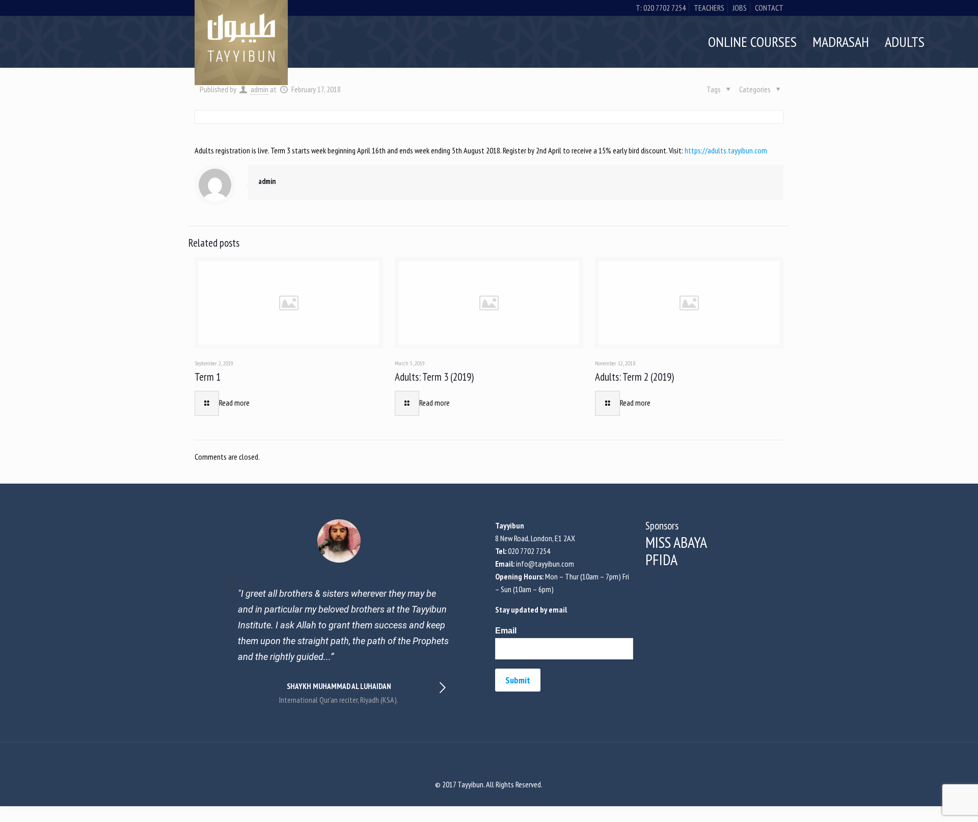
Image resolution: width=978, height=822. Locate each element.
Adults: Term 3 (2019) (434, 377)
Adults (905, 41)
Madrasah (840, 41)
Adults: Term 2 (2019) (634, 377)
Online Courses (752, 41)
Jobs (739, 8)
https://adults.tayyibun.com (726, 150)
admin (267, 181)
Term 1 (208, 377)
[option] (339, 612)
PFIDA (661, 559)
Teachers (709, 8)
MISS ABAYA (676, 542)
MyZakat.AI (661, 582)
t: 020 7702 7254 (661, 8)
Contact (769, 8)
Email (506, 630)
